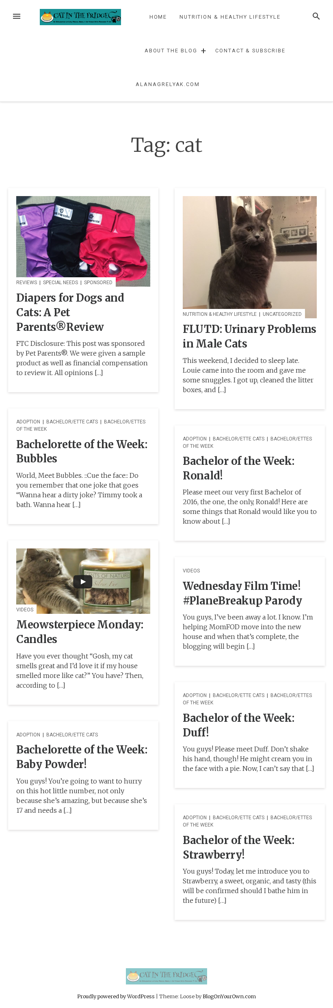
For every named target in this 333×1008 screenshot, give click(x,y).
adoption (28, 422)
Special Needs (60, 282)
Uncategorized (282, 314)
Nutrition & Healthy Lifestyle (220, 314)
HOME (158, 17)
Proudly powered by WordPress (116, 996)
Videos (24, 610)
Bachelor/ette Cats (72, 422)
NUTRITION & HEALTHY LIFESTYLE (230, 17)
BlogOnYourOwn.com (229, 996)
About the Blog (171, 50)
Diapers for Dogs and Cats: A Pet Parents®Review (70, 312)
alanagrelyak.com (168, 84)
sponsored (98, 282)
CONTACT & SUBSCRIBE (250, 50)
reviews (26, 282)
